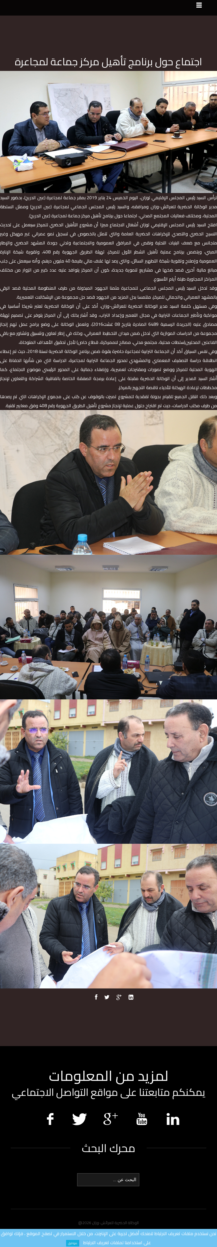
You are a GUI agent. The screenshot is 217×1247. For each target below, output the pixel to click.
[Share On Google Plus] (119, 997)
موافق (72, 1243)
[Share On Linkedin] (131, 997)
